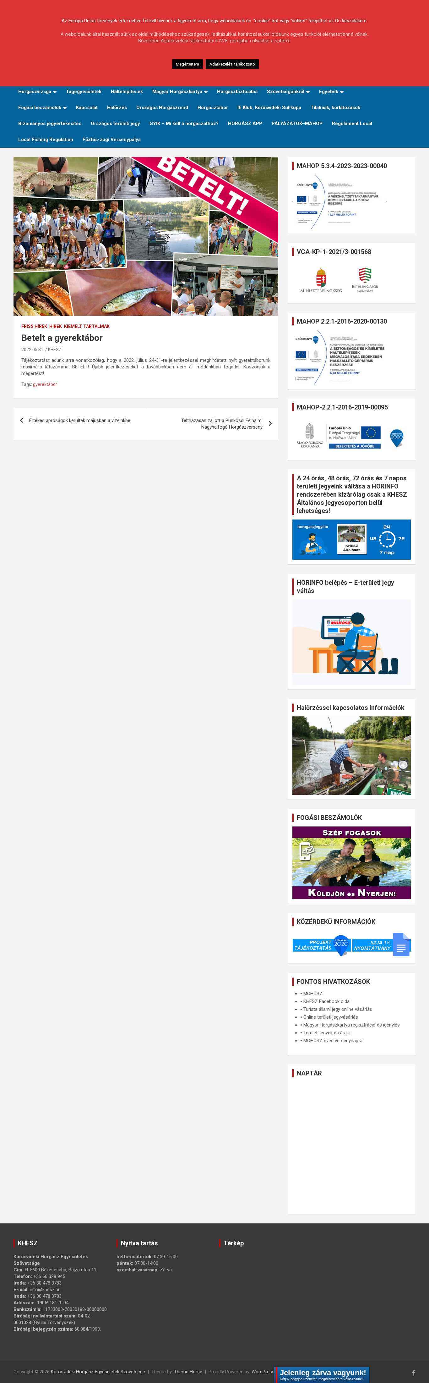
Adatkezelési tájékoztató (232, 64)
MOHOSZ (313, 993)
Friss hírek (34, 326)
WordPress (263, 1372)
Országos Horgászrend (162, 107)
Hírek (55, 326)
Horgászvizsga (34, 91)
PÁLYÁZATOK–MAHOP (297, 123)
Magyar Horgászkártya (177, 91)
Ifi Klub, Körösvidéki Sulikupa (269, 107)
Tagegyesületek (83, 91)
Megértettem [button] (187, 64)
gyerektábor (45, 384)
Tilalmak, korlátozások (335, 107)
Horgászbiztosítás (237, 91)
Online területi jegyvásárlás (330, 1017)
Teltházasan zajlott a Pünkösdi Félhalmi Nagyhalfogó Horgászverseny (222, 424)
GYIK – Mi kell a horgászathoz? (184, 123)
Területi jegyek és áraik (326, 1033)
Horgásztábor (213, 107)
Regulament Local (352, 123)
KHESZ (55, 349)
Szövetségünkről (285, 91)
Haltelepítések (127, 91)
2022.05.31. (32, 349)
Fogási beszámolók (39, 107)
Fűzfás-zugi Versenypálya (112, 139)
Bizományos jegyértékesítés (49, 123)
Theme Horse (188, 1372)
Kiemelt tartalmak (87, 326)
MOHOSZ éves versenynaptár (333, 1040)
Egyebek (328, 91)
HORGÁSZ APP (245, 123)
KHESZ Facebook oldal (326, 1001)
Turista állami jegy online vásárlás (337, 1009)
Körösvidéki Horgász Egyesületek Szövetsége (98, 1372)
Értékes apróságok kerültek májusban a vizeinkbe (79, 420)
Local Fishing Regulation (45, 139)
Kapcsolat (87, 107)
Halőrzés (117, 107)
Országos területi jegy (115, 123)
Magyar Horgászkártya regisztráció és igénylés (351, 1025)
